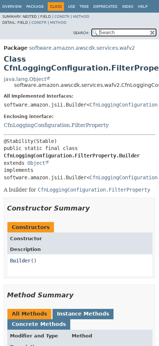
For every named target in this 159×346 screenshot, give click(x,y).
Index (127, 6)
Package (35, 6)
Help (143, 6)
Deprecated (105, 6)
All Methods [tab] (29, 314)
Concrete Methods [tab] (39, 324)
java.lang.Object (25, 79)
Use (71, 6)
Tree (84, 6)
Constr (62, 16)
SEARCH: (81, 33)
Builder (20, 261)
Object (36, 163)
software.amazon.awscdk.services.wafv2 (82, 48)
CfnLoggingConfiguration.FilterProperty (56, 125)
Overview (12, 6)
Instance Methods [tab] (83, 314)
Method (81, 16)
